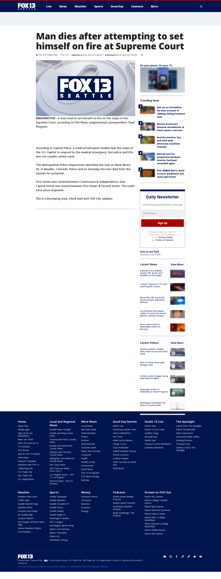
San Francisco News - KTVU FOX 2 (60, 469)
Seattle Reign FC (58, 514)
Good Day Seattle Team (125, 429)
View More (177, 264)
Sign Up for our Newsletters (25, 434)
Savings (85, 511)
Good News (87, 469)
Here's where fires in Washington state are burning (150, 326)
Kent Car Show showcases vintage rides (152, 363)
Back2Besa (118, 468)
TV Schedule (24, 446)
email (200, 556)
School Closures (121, 454)
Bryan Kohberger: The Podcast (123, 514)
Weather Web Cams (27, 496)
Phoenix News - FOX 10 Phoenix (61, 482)
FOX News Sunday (90, 476)
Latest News (148, 264)
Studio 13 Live (154, 421)
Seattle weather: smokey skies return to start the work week (153, 351)
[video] (177, 352)
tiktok (182, 556)
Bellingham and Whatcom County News (62, 460)
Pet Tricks (118, 436)
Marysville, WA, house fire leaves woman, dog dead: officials (152, 299)
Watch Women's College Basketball (156, 525)
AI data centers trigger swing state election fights (154, 377)
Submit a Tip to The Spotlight (185, 449)
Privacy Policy (166, 237)
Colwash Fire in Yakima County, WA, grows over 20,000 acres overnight (151, 273)
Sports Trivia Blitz (58, 532)
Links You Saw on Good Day (124, 463)
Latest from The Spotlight (188, 425)
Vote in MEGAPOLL (122, 433)
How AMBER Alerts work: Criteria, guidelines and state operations (171, 173)
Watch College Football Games (156, 501)
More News (89, 421)
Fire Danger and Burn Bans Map (31, 523)
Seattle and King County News (61, 434)
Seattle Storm (56, 507)
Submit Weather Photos (124, 451)
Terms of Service (164, 240)
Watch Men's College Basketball (155, 519)
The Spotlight (185, 421)
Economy (85, 507)
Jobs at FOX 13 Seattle (29, 453)
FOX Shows (23, 450)
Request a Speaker (27, 461)
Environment (87, 465)
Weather (24, 492)
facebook (176, 556)
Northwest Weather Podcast (122, 508)
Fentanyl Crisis (183, 443)
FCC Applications (26, 479)
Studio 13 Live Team (155, 429)
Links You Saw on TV (28, 443)
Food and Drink (88, 447)
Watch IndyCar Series (155, 513)
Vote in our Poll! (149, 251)
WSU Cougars (56, 521)
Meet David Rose (184, 433)
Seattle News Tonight (60, 429)
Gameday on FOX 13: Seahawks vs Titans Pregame (154, 390)
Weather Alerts (25, 507)
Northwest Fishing (58, 540)
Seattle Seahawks (58, 496)
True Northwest (120, 447)
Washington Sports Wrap (62, 525)
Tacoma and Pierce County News (63, 441)
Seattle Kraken (57, 511)
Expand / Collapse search (201, 6)
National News (88, 433)
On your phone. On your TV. (156, 65)
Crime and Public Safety (187, 436)
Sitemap (85, 480)
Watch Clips (150, 425)
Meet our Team (25, 439)
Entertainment (88, 443)
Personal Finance (89, 496)
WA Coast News (57, 464)
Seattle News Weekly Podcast (123, 498)
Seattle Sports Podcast (124, 502)
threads (188, 556)
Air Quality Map (25, 514)
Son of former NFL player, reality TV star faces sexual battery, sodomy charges (153, 313)
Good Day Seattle (125, 421)
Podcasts (119, 492)
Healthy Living (88, 462)
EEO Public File (25, 475)
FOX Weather (24, 531)
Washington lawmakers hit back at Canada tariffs (152, 404)
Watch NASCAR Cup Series (157, 510)
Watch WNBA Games (155, 530)
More (154, 6)
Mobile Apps (24, 429)
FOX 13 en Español (90, 472)
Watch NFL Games (154, 496)
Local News (87, 425)
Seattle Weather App (28, 503)
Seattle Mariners (58, 500)
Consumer (86, 454)
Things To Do (119, 443)
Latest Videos (149, 343)
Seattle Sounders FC (59, 503)
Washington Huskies (59, 518)
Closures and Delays (28, 511)
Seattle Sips (150, 440)
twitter (194, 556)
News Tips (23, 425)
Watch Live (118, 425)
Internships (23, 457)
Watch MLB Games (154, 506)
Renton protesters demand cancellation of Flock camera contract (170, 127)
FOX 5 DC (65, 55)
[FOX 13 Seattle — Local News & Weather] (28, 6)
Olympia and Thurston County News (60, 453)
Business (85, 503)
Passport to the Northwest (158, 443)
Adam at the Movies (123, 440)
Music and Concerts (90, 451)
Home (22, 421)
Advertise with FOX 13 (28, 464)
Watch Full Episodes (186, 429)
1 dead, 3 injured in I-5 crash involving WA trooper (153, 285)
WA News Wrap (88, 429)
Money (85, 492)
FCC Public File (25, 471)
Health (84, 458)
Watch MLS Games (154, 533)
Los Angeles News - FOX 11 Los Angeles (62, 476)
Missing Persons (184, 440)
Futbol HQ (55, 536)
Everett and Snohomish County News (61, 447)
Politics (84, 436)
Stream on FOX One (158, 492)
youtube (164, 556)
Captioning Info (25, 468)
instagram (170, 556)
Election (85, 440)
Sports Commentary (59, 529)
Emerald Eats (151, 436)
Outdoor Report (120, 458)
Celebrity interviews (154, 447)
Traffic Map (23, 500)
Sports (54, 492)
